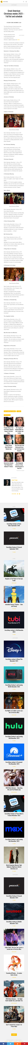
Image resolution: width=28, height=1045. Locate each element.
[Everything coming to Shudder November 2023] (14, 911)
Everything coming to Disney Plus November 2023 (14, 660)
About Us (10, 1041)
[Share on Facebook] (3, 1043)
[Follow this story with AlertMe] (24, 1043)
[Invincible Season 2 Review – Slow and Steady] (14, 594)
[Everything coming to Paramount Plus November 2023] (14, 752)
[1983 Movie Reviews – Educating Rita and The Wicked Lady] (14, 777)
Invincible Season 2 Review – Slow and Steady (14, 605)
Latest (14, 1034)
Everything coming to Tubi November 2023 (14, 631)
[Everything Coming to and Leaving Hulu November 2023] (14, 726)
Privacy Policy (21, 1041)
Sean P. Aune (14, 480)
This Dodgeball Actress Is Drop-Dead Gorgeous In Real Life (19, 465)
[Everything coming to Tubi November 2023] (14, 620)
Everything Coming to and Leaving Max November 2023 (14, 840)
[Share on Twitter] (10, 1043)
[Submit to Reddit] (17, 1043)
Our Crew (6, 1041)
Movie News (14, 583)
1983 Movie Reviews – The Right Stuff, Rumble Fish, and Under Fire (14, 1000)
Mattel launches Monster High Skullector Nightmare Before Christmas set (14, 867)
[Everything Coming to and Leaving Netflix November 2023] (14, 674)
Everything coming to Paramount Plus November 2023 (14, 763)
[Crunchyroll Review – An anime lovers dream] (14, 963)
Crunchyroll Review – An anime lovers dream (14, 974)
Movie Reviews (14, 792)
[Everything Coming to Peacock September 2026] (14, 538)
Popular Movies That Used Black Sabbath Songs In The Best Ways (8, 430)
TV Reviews (14, 608)
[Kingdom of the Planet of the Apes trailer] (14, 568)
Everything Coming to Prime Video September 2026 (14, 524)
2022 (18, 39)
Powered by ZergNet (20, 470)
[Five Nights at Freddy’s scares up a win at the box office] (14, 700)
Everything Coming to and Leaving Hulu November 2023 (14, 737)
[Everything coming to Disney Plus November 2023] (14, 649)
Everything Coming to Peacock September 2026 (14, 548)
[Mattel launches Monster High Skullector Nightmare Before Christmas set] (14, 855)
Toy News (14, 871)
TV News (19, 411)
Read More (14, 493)
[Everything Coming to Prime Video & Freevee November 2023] (14, 803)
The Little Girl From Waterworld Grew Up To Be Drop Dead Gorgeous (19, 448)
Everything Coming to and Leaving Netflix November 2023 (14, 686)
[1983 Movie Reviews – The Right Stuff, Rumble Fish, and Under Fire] (14, 988)
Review (7, 587)
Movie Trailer (8, 562)
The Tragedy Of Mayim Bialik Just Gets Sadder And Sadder (19, 430)
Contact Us (15, 1041)
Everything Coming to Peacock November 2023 (14, 897)
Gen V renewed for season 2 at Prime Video (14, 1025)
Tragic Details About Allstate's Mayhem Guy (8, 447)
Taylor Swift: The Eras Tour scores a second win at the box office (14, 948)
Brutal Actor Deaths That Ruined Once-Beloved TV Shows (8, 464)
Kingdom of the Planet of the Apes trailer (14, 579)
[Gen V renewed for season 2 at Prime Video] (14, 1014)
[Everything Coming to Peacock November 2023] (14, 885)
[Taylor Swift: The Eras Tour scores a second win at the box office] (14, 937)
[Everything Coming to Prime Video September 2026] (14, 514)
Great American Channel (9, 411)
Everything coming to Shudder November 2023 (14, 922)
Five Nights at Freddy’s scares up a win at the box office (14, 711)
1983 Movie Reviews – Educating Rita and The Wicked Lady (14, 789)
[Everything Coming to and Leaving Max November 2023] (14, 829)
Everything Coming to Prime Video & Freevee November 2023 (14, 814)
